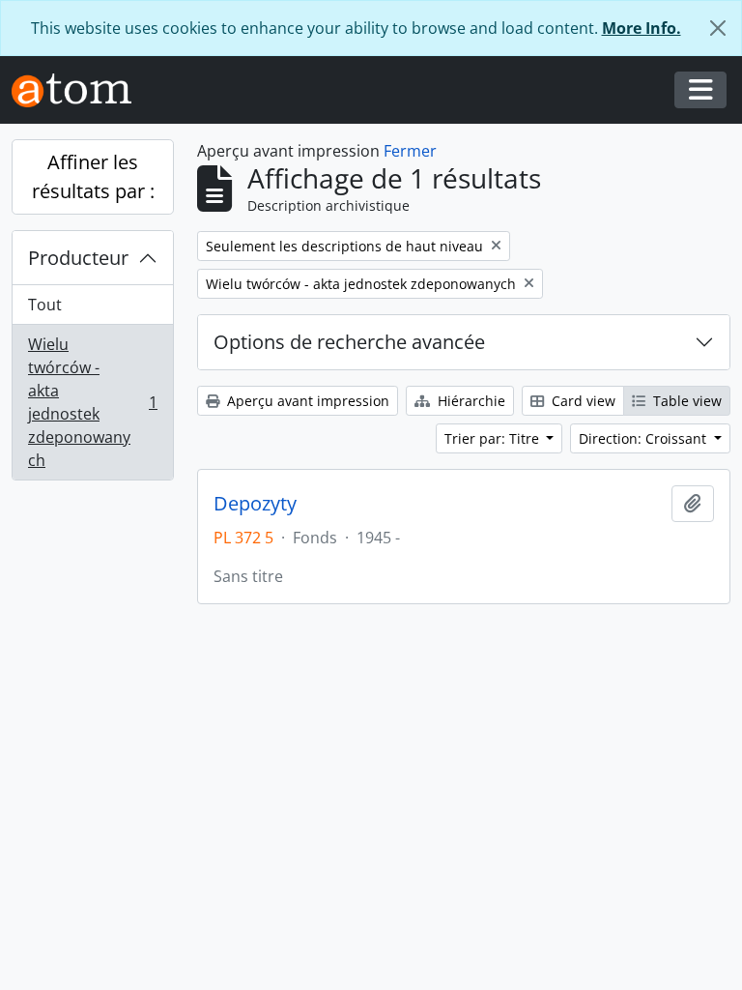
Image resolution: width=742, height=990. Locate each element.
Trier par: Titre (493, 438)
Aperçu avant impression (306, 401)
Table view (685, 401)
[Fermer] (718, 28)
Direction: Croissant (644, 438)
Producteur (78, 258)
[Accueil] (79, 90)
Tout (45, 304)
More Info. (641, 28)
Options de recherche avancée (349, 342)
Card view (581, 401)
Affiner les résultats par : (93, 176)
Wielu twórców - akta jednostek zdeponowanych (92, 402)
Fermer (410, 150)
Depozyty (255, 503)
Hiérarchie (469, 401)
